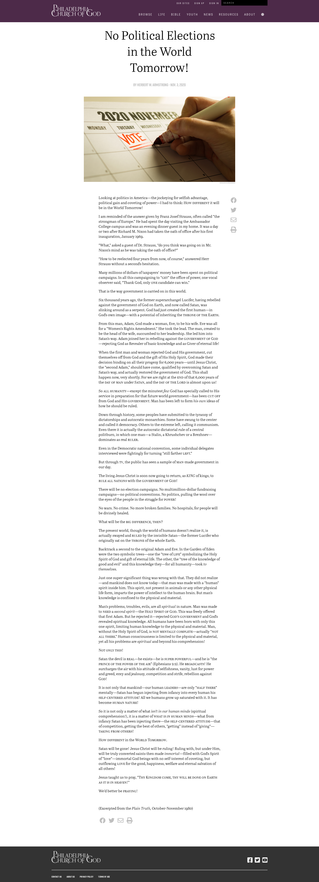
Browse (145, 14)
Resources (229, 14)
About (249, 14)
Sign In (214, 3)
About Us (71, 876)
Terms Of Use (104, 876)
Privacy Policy (86, 876)
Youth (192, 14)
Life (161, 14)
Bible (176, 14)
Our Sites (183, 3)
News (208, 14)
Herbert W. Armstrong (153, 85)
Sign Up (199, 3)
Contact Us (56, 876)
